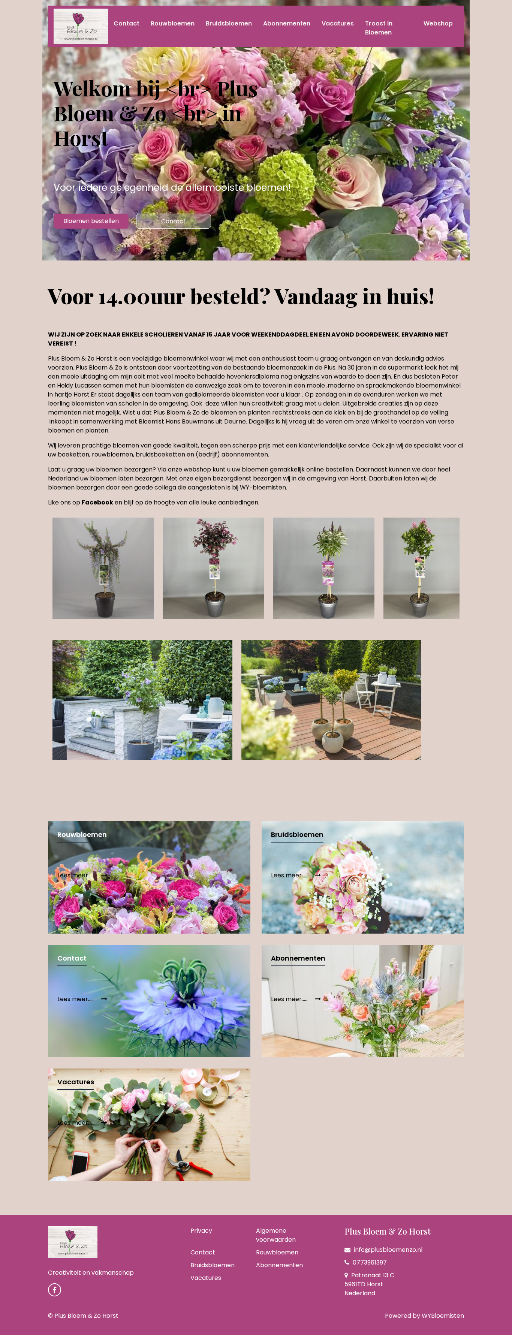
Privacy (201, 1230)
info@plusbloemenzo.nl (387, 1249)
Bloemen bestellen (91, 221)
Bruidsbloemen (229, 23)
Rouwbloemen (173, 23)
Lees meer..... (76, 875)
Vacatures (338, 23)
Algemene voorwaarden (276, 1235)
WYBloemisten (443, 1315)
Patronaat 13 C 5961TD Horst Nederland (369, 1284)
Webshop (438, 23)
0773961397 (369, 1262)
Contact (126, 23)
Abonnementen (286, 23)
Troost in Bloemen (378, 28)
